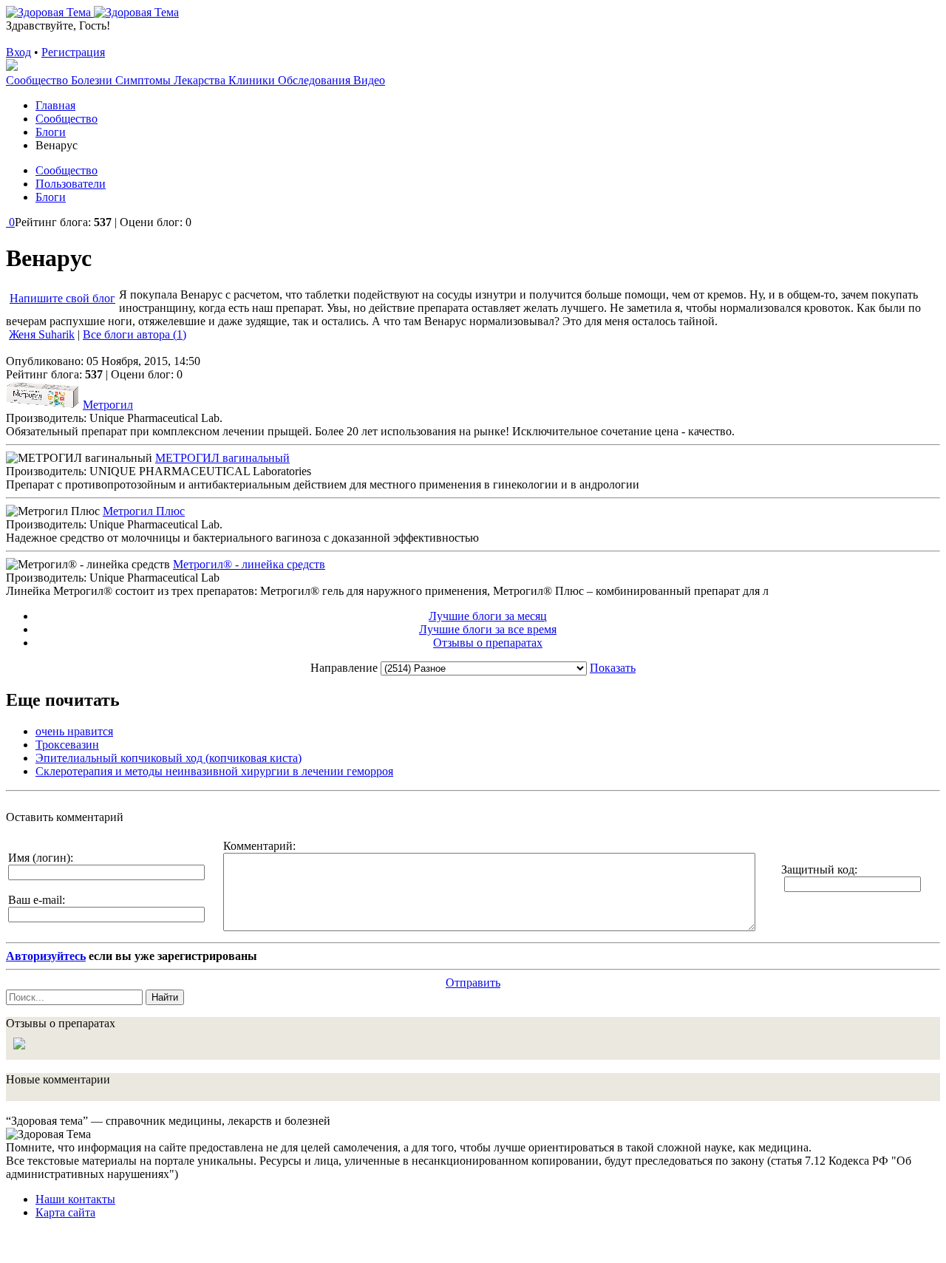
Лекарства (201, 80)
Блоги (50, 197)
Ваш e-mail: (36, 899)
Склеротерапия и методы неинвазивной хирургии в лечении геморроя (214, 771)
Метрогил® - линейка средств (249, 564)
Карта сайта (65, 1212)
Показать (613, 667)
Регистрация (73, 52)
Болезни (93, 80)
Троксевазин (67, 744)
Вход (18, 52)
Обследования (315, 80)
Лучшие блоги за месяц (488, 616)
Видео (369, 80)
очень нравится (74, 731)
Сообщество (38, 80)
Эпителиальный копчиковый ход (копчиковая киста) (168, 758)
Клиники (253, 80)
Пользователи (70, 183)
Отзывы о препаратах (487, 642)
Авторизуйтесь (46, 956)
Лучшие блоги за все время (488, 629)
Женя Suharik (42, 334)
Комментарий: (259, 846)
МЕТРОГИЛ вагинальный (222, 458)
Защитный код (817, 869)
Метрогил (108, 404)
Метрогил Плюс (144, 511)
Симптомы (144, 80)
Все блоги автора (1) (134, 334)
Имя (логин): (40, 857)
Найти (165, 997)
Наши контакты (75, 1199)
